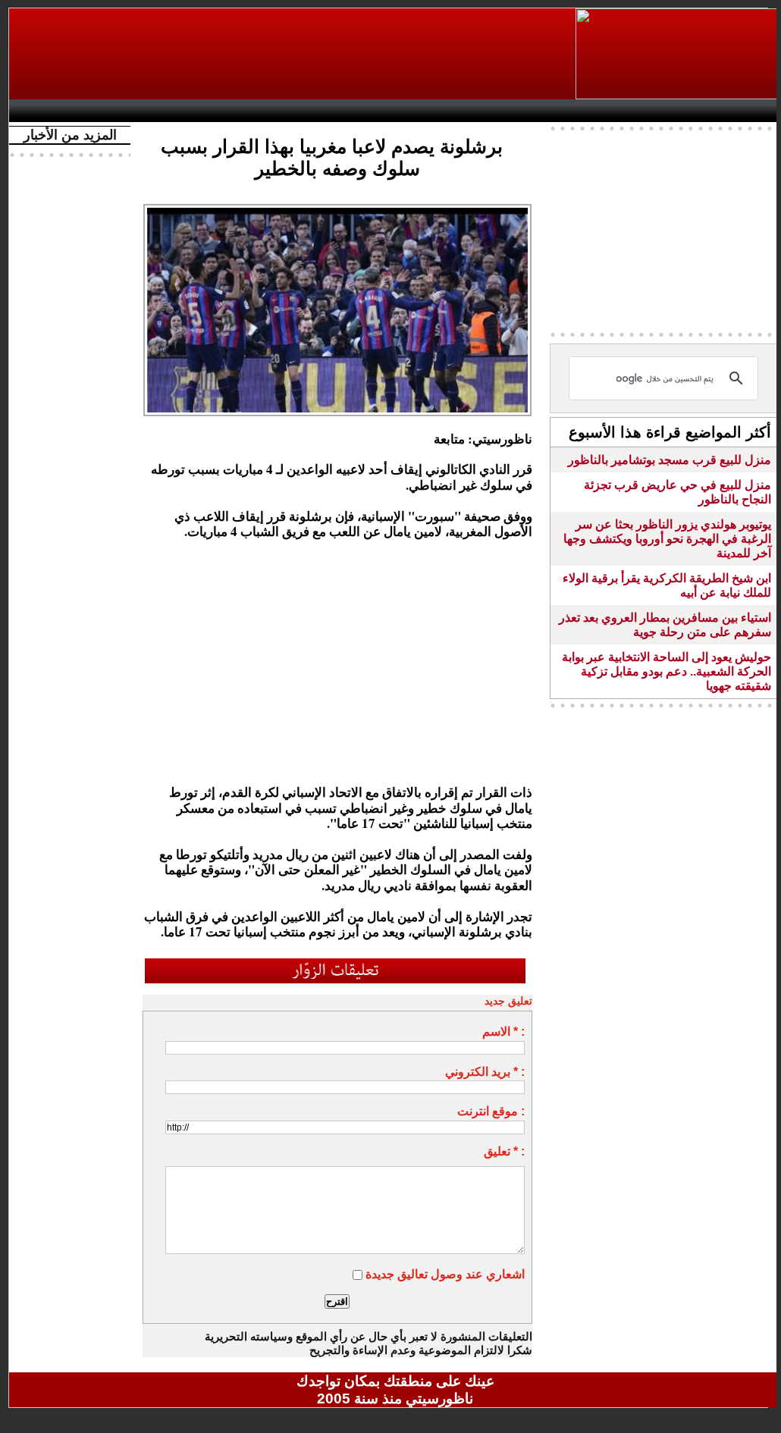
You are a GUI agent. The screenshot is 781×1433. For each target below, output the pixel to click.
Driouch (619, 110)
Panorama (228, 110)
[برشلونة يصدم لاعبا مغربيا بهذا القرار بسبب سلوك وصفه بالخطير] (337, 208)
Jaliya (369, 110)
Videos (305, 110)
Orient (486, 110)
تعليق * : (504, 1151)
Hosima (550, 110)
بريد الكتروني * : (485, 1071)
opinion (168, 110)
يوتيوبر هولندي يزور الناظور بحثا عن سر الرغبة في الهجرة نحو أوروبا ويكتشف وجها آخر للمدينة (667, 539)
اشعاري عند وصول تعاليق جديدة (445, 1274)
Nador (683, 110)
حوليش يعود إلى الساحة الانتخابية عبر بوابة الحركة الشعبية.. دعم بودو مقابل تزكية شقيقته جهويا (666, 671)
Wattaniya (428, 110)
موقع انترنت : (491, 1111)
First (747, 110)
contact (60, 110)
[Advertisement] (293, 54)
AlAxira (120, 110)
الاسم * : (503, 1031)
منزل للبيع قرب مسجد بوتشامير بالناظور (669, 459)
